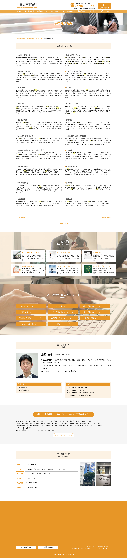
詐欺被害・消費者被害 (25, 136)
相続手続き (21, 199)
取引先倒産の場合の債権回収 (76, 136)
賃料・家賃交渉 (23, 166)
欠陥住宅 (69, 150)
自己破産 (69, 87)
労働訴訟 (69, 199)
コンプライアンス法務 (74, 71)
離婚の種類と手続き (73, 55)
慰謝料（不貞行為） (73, 104)
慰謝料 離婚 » (106, 218)
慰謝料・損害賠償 (24, 55)
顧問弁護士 (21, 87)
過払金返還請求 (71, 166)
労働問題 (69, 120)
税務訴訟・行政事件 (25, 71)
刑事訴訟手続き (23, 183)
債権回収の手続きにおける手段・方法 (31, 150)
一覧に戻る (64, 223)
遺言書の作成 (22, 120)
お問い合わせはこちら (64, 435)
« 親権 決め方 (22, 218)
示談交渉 (21, 104)
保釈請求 (69, 183)
